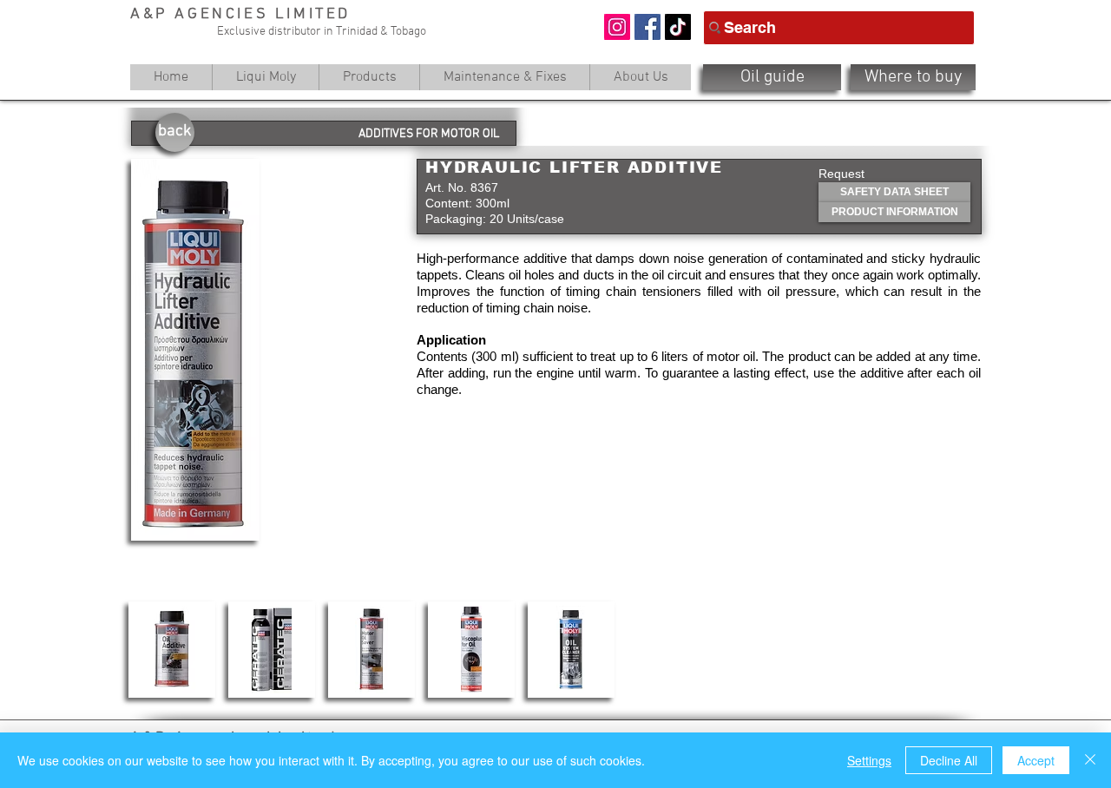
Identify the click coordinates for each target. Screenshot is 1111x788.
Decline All (948, 760)
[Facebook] (647, 27)
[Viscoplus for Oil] (471, 649)
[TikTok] (678, 27)
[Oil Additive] (171, 649)
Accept (1036, 760)
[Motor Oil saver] (371, 649)
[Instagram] (617, 27)
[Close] (1090, 760)
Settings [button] (869, 760)
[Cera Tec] (271, 649)
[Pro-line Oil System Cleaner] (571, 649)
